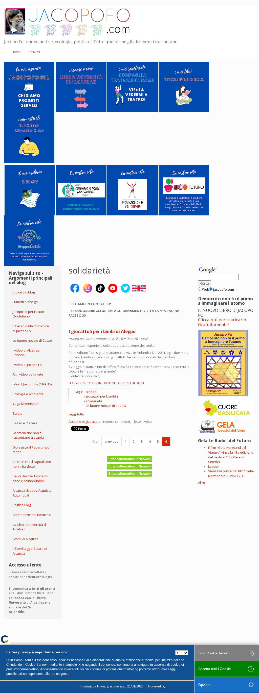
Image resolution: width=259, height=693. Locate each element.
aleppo (91, 391)
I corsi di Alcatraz (25, 539)
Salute (18, 413)
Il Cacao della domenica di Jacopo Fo (31, 328)
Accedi (73, 421)
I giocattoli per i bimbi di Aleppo (102, 331)
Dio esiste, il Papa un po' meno (31, 449)
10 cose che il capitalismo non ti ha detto (32, 464)
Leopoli (213, 466)
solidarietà (94, 401)
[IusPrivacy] (177, 686)
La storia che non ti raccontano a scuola (28, 435)
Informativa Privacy (94, 686)
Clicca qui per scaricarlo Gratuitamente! (222, 322)
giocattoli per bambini (102, 396)
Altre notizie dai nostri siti (32, 514)
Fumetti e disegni (25, 302)
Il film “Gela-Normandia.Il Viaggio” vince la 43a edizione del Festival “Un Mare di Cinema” (230, 454)
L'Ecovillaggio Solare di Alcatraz (30, 551)
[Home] (70, 21)
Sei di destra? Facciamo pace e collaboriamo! (30, 478)
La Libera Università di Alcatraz (30, 527)
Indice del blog (24, 292)
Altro (201, 482)
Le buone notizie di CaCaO (106, 405)
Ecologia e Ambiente (28, 394)
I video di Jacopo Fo (27, 364)
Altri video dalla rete (28, 374)
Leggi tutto (76, 414)
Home (16, 51)
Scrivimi (34, 51)
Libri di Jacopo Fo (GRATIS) (32, 384)
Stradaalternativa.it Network (129, 459)
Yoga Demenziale (26, 403)
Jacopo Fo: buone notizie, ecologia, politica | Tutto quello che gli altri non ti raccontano (91, 41)
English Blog (22, 505)
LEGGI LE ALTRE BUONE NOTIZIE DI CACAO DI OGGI (106, 383)
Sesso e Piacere (25, 423)
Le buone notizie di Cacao (32, 340)
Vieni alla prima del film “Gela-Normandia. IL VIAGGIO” (231, 473)
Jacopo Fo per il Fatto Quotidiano (28, 314)
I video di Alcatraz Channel (26, 352)
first (95, 441)
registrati (89, 421)
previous (111, 441)
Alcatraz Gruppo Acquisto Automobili (32, 493)
